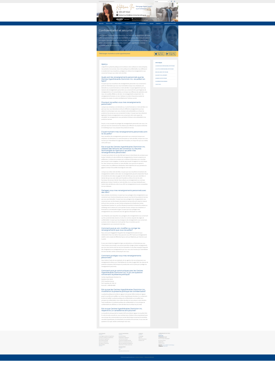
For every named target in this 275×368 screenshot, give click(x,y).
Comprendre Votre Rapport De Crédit (125, 340)
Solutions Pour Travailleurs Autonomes (125, 344)
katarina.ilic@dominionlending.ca (168, 344)
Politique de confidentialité (149, 357)
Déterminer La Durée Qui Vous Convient (125, 341)
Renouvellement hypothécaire (161, 72)
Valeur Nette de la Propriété (161, 75)
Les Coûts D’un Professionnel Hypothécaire (164, 68)
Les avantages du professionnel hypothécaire (165, 65)
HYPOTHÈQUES (118, 23)
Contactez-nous (141, 340)
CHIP (119, 349)
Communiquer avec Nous (170, 23)
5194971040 (165, 346)
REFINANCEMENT (143, 23)
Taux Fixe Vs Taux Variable (123, 339)
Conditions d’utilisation (139, 357)
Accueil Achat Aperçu (122, 336)
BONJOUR (101, 23)
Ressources (140, 337)
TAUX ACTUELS (109, 23)
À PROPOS (158, 23)
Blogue (151, 23)
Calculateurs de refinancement (124, 350)
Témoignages (141, 336)
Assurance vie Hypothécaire (161, 78)
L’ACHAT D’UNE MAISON (130, 23)
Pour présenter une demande (161, 81)
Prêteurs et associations (142, 339)
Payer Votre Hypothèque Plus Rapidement (126, 343)
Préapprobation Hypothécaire (124, 337)
